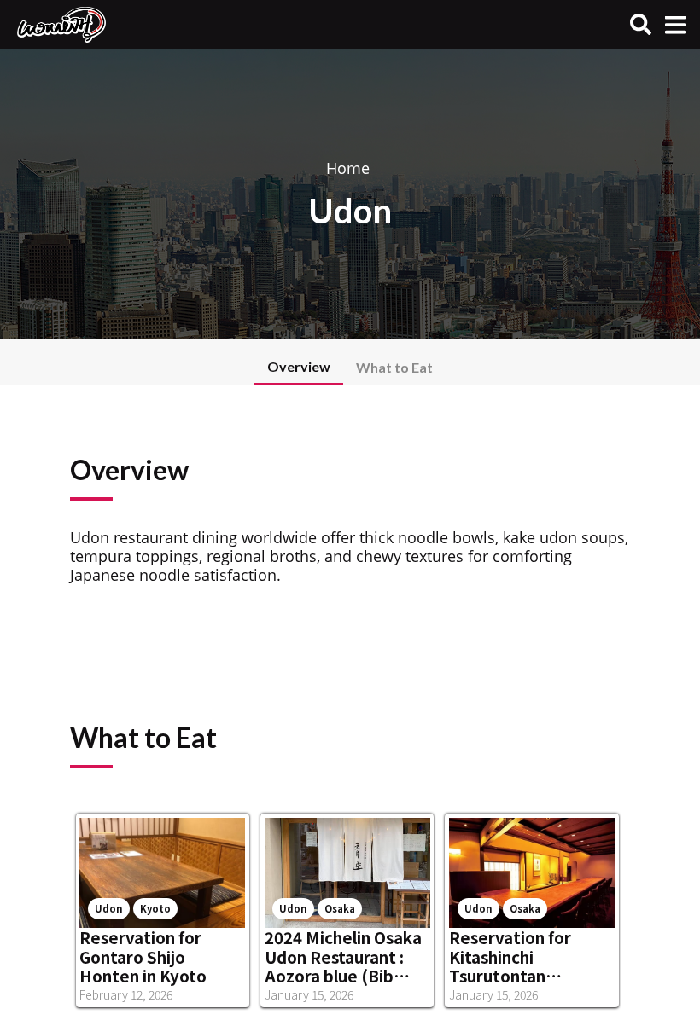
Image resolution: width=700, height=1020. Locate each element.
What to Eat (394, 367)
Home (348, 168)
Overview (298, 366)
